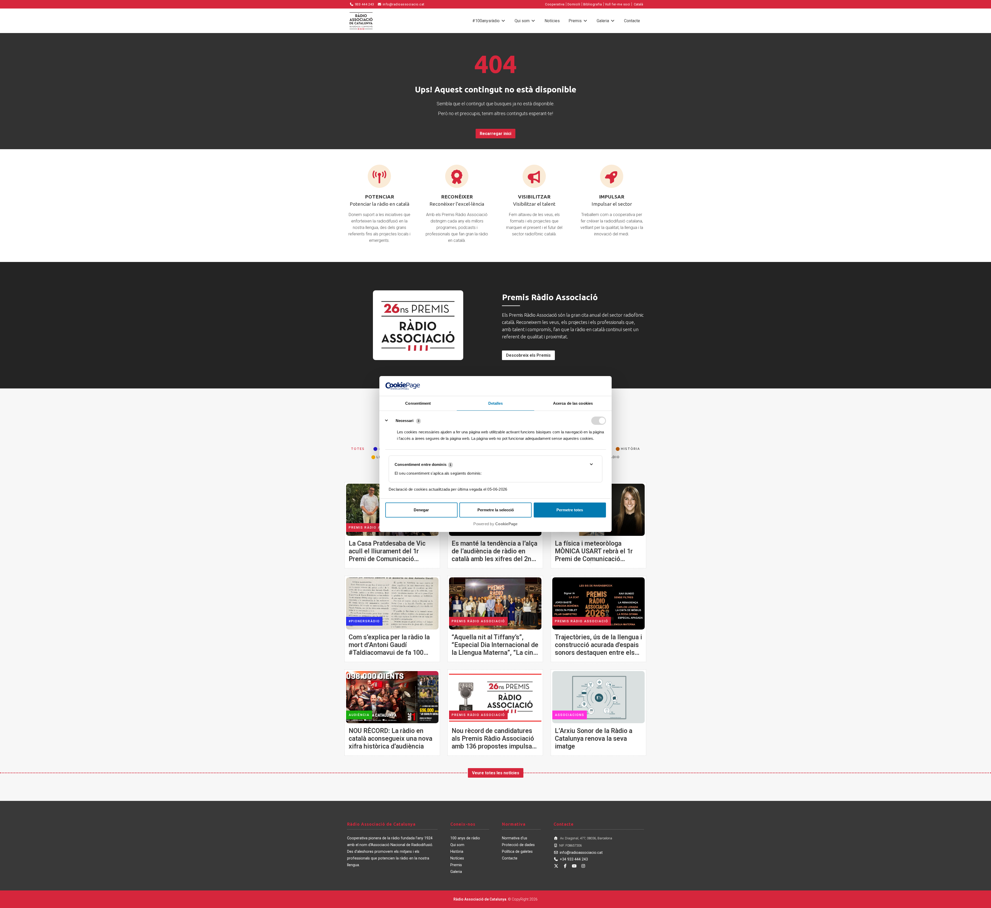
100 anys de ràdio (465, 838)
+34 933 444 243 (574, 859)
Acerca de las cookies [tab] (573, 403)
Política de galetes (517, 851)
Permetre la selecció (495, 510)
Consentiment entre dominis (423, 464)
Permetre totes (569, 510)
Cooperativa (555, 4)
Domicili (574, 4)
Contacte (632, 20)
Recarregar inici (495, 133)
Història (456, 851)
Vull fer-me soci (617, 4)
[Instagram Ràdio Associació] (583, 866)
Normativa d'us (514, 838)
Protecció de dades (518, 845)
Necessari (404, 420)
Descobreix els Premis (528, 355)
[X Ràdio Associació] (556, 866)
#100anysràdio (486, 20)
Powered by (495, 524)
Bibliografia (592, 4)
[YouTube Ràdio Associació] (574, 866)
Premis (576, 20)
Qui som (523, 20)
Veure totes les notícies (495, 772)
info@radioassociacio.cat (403, 4)
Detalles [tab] (495, 403)
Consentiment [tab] (418, 403)
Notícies (552, 20)
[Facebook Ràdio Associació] (565, 866)
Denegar (421, 510)
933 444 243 (364, 4)
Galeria (603, 20)
